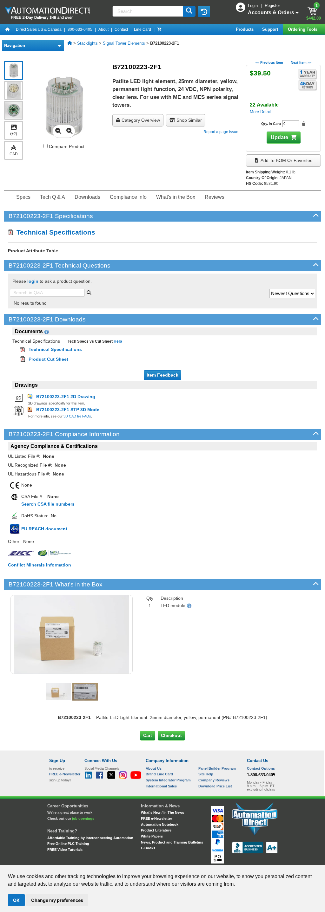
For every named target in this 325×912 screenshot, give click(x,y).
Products (245, 29)
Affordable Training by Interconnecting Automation (90, 838)
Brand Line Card (159, 774)
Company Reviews (213, 780)
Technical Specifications (54, 232)
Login (253, 5)
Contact (121, 29)
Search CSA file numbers (48, 504)
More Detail (260, 111)
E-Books (148, 848)
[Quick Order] (159, 29)
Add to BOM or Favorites (286, 160)
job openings (83, 818)
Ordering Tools (303, 29)
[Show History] (204, 11)
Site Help (205, 774)
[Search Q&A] (89, 292)
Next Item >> (301, 62)
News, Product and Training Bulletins (172, 842)
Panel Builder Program (217, 768)
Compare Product (66, 146)
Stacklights (87, 43)
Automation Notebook (159, 824)
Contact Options (261, 768)
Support (270, 29)
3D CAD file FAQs (77, 416)
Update (279, 137)
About (103, 29)
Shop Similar (188, 120)
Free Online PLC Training (68, 843)
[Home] (7, 29)
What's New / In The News (162, 812)
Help (117, 341)
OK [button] (16, 900)
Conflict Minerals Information (39, 564)
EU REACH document (44, 528)
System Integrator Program (168, 780)
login (32, 281)
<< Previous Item (269, 62)
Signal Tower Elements (124, 43)
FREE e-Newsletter (156, 818)
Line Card (142, 29)
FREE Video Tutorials (65, 849)
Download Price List (215, 786)
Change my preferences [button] (57, 900)
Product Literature (156, 830)
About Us (154, 768)
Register (272, 5)
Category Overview (140, 120)
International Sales (161, 786)
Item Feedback (162, 375)
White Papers (152, 836)
